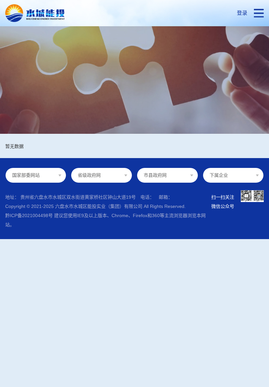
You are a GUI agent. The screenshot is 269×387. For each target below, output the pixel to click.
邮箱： (166, 197)
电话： (147, 197)
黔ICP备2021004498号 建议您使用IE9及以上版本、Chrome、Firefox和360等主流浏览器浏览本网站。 (105, 220)
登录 (242, 13)
